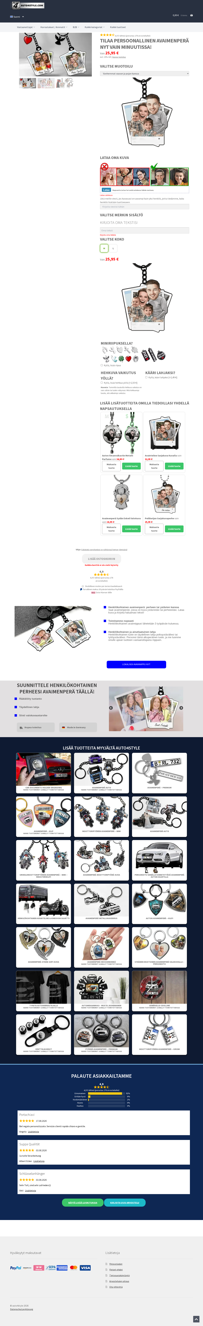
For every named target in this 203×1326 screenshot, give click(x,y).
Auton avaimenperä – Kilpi (159, 918)
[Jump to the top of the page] (196, 1319)
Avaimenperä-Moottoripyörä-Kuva (101, 874)
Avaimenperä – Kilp (43, 832)
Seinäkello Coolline (159, 1006)
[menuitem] (17, 16)
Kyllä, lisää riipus (112, 365)
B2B (75, 27)
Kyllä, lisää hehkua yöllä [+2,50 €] (120, 382)
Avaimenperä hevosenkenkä (101, 963)
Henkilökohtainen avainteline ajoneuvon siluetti (44, 918)
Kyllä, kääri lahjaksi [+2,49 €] (162, 377)
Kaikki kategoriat (93, 27)
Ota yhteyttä (116, 1286)
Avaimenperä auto (101, 788)
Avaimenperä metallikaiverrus (101, 918)
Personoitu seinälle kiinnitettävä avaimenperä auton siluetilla (159, 875)
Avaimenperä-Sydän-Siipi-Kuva (43, 962)
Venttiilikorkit (43, 1050)
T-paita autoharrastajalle (43, 1006)
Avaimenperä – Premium (159, 787)
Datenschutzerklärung (21, 1309)
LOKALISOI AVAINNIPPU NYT (136, 664)
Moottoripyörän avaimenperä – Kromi (159, 1049)
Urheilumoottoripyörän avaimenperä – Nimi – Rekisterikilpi (43, 875)
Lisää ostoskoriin (101, 559)
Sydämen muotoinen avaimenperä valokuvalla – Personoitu (159, 963)
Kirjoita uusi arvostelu (124, 1202)
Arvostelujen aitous (119, 1281)
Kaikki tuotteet (118, 27)
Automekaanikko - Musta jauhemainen (101, 1006)
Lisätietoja (33, 1131)
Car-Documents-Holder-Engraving (43, 788)
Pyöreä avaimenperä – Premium (101, 1050)
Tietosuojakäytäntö (119, 1275)
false (111, 708)
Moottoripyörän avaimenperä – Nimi (101, 831)
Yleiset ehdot (116, 1269)
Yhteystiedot (115, 1263)
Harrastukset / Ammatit (52, 27)
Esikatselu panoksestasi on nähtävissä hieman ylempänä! (104, 549)
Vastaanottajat (25, 27)
